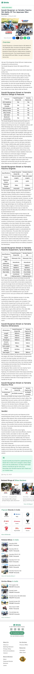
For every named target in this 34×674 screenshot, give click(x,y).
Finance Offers (23, 645)
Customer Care (18, 633)
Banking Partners (8, 647)
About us (5, 645)
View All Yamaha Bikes (7, 576)
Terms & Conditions (8, 651)
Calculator (22, 650)
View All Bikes (5, 617)
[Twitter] (22, 629)
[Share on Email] (21, 38)
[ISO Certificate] (23, 659)
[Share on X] (17, 38)
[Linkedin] (19, 629)
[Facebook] (15, 629)
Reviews (5, 663)
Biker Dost (22, 652)
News (4, 659)
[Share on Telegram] (28, 38)
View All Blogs (28, 504)
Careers (5, 653)
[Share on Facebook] (13, 38)
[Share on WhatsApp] (24, 38)
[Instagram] (11, 629)
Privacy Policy (7, 649)
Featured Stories (8, 661)
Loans (4, 665)
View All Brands (5, 534)
